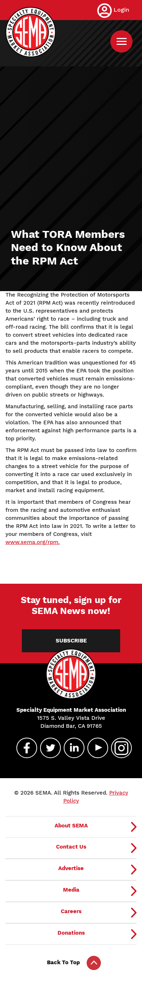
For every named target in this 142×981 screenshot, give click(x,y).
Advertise (71, 868)
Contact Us (71, 846)
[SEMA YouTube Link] (94, 748)
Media (71, 890)
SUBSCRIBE (71, 640)
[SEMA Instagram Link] (118, 748)
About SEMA (71, 825)
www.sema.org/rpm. (32, 542)
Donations (71, 933)
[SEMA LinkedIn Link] (71, 748)
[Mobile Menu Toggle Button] (121, 41)
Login (121, 9)
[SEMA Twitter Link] (47, 748)
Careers (71, 911)
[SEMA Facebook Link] (23, 748)
